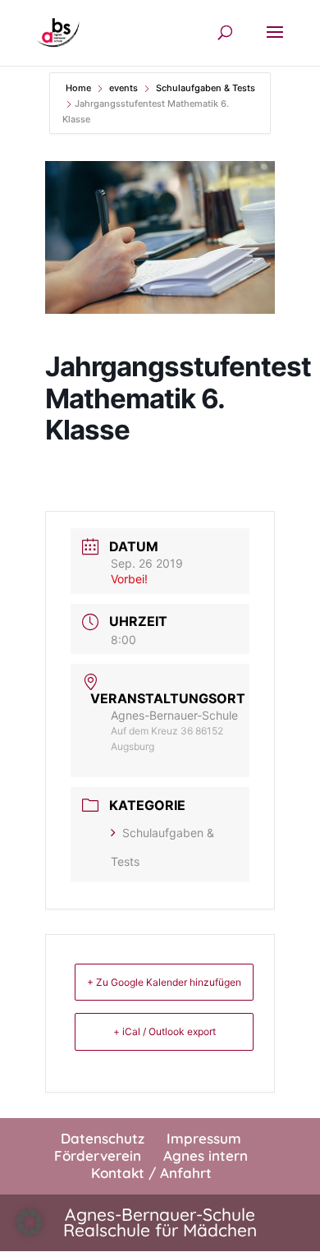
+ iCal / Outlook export (164, 1031)
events (123, 88)
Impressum (204, 1138)
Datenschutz (102, 1138)
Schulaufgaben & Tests (205, 88)
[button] (29, 1222)
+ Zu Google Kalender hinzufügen (164, 982)
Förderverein (97, 1155)
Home (80, 88)
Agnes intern (205, 1155)
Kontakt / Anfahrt (151, 1172)
